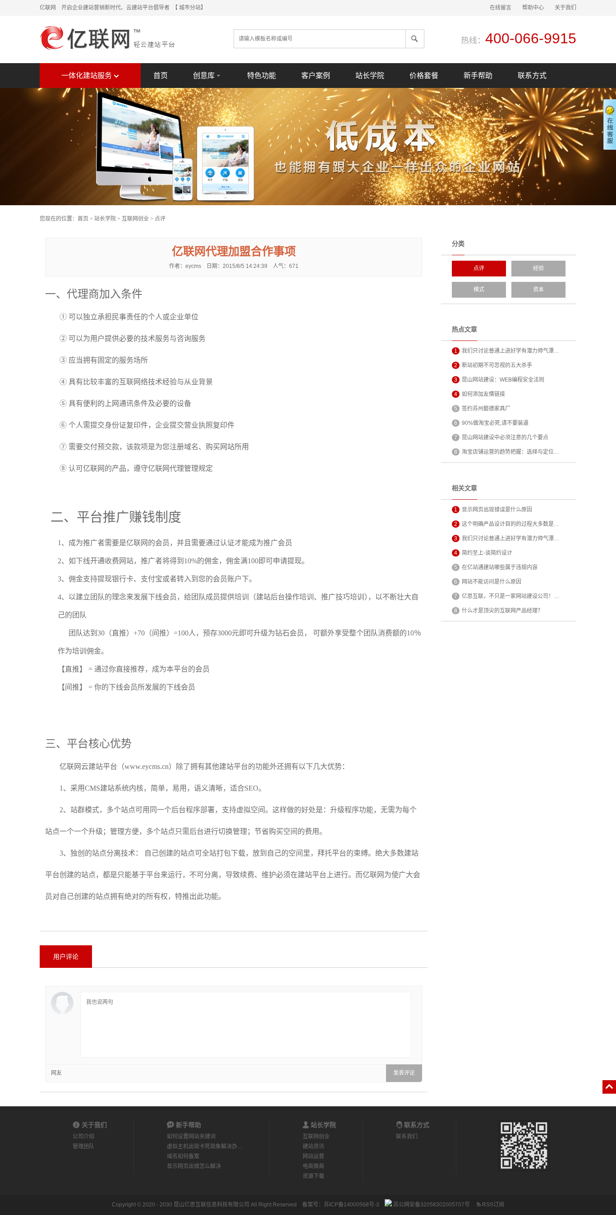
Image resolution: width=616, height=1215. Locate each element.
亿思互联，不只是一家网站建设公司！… (506, 596)
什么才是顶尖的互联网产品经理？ (498, 611)
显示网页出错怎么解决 (194, 1166)
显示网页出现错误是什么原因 (493, 509)
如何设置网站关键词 (191, 1136)
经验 (538, 268)
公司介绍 (83, 1136)
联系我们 (407, 1136)
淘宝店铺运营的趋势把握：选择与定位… (506, 452)
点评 (160, 219)
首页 (160, 75)
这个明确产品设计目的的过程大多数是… (506, 524)
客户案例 (315, 75)
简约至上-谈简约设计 (483, 553)
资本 (538, 289)
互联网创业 (135, 219)
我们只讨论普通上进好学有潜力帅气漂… (506, 351)
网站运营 (313, 1156)
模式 (478, 289)
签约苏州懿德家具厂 (482, 408)
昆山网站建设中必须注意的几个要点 (501, 437)
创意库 (204, 75)
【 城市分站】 (190, 8)
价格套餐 (423, 75)
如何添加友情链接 (479, 394)
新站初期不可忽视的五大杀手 (493, 365)
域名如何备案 (183, 1156)
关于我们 (565, 8)
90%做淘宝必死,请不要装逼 (491, 423)
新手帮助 (478, 75)
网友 (56, 1073)
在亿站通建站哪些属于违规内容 (496, 567)
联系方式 (532, 75)
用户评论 (65, 956)
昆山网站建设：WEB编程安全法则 (499, 380)
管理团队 (83, 1146)
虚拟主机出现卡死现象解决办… (205, 1146)
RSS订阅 (492, 1204)
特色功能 (261, 75)
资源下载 (313, 1176)
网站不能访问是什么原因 (487, 582)
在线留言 (500, 8)
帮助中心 (533, 8)
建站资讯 (313, 1146)
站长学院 (369, 75)
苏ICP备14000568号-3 (351, 1204)
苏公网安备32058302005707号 (431, 1204)
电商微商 (313, 1166)
